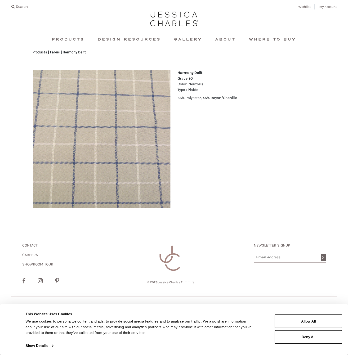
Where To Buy (272, 39)
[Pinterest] (57, 281)
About (225, 39)
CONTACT (30, 245)
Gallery (188, 39)
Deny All (308, 337)
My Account (328, 7)
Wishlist (304, 7)
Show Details (37, 346)
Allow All (308, 321)
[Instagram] (40, 281)
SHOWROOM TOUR (37, 264)
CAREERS (30, 254)
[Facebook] (24, 281)
